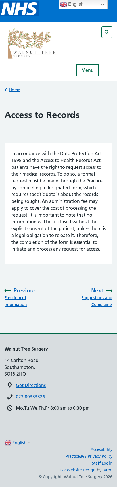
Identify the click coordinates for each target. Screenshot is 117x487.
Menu (87, 70)
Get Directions (31, 385)
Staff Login (102, 463)
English (75, 4)
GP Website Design (78, 470)
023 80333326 (30, 396)
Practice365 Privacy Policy (89, 456)
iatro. (107, 470)
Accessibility (101, 449)
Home (14, 89)
